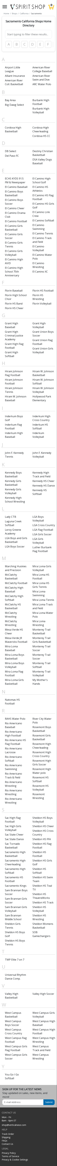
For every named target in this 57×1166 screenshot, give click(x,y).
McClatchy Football (16, 583)
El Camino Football (16, 221)
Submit (49, 1102)
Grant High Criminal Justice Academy (14, 335)
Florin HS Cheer (14, 308)
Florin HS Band (13, 303)
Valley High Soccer (43, 994)
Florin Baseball (13, 290)
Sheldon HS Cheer (43, 826)
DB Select (10, 151)
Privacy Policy (9, 1152)
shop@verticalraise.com (14, 1124)
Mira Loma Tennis (43, 600)
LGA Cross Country (43, 525)
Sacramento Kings (15, 885)
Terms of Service (10, 1156)
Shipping (6, 1137)
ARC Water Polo (41, 84)
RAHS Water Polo (15, 718)
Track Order (8, 1133)
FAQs (4, 1140)
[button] (5, 7)
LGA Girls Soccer (42, 534)
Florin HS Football (43, 290)
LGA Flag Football (42, 529)
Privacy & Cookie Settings (15, 1159)
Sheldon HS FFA (41, 839)
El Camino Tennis (42, 233)
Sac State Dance (14, 839)
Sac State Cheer (14, 834)
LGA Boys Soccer (15, 546)
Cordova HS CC (41, 136)
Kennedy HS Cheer (43, 481)
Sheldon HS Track (43, 902)
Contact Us (7, 1143)
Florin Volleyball (41, 303)
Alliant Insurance (15, 76)
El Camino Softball (43, 220)
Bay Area (10, 100)
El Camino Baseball (16, 187)
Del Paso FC (12, 155)
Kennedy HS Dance (43, 485)
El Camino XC (40, 271)
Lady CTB (10, 517)
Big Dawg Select (14, 105)
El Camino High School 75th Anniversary (14, 271)
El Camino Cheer (14, 208)
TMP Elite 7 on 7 (14, 959)
